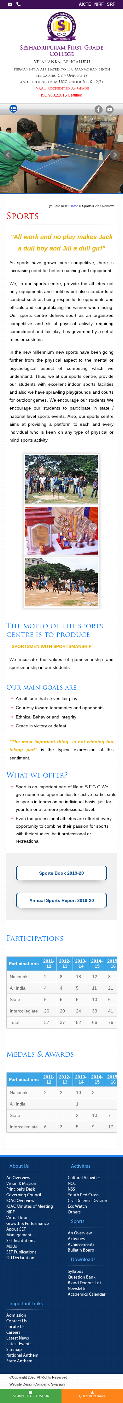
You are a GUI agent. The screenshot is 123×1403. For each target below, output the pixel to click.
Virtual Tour (17, 1217)
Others (74, 1212)
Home (74, 206)
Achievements (81, 1244)
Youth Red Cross (83, 1195)
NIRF (99, 4)
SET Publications (21, 1252)
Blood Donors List (84, 1283)
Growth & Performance (27, 1223)
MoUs (11, 1246)
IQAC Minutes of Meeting (29, 1206)
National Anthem (22, 1355)
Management (19, 1235)
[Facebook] (98, 109)
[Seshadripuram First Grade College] (61, 13)
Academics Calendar (87, 1294)
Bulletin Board (81, 1250)
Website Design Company (29, 1384)
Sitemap (14, 1349)
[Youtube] (110, 109)
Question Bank (82, 1277)
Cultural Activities (84, 1177)
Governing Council (23, 1195)
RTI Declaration (20, 1257)
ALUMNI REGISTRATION (31, 1396)
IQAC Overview (20, 1200)
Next (115, 155)
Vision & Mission (21, 1183)
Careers (13, 1332)
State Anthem (19, 1361)
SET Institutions (20, 1240)
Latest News (17, 1338)
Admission (16, 1315)
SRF (111, 4)
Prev (8, 155)
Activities (76, 1238)
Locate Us (15, 1326)
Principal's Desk (20, 1189)
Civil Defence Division (87, 1200)
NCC (72, 1183)
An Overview (18, 1177)
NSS (71, 1189)
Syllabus (75, 1271)
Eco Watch (77, 1206)
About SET (16, 1229)
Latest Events (19, 1343)
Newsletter (78, 1288)
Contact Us (16, 1321)
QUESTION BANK (92, 1396)
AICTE (85, 4)
